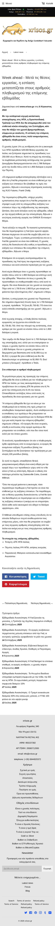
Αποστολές (27, 778)
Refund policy (38, 901)
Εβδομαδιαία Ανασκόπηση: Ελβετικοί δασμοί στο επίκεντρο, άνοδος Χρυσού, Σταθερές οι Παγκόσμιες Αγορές (26, 649)
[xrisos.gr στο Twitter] (25, 913)
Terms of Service (11, 904)
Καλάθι (49, 3)
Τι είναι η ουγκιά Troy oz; (27, 832)
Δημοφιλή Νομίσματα (28, 816)
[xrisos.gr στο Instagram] (40, 913)
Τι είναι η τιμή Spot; (27, 828)
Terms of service (24, 901)
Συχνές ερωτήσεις (27, 774)
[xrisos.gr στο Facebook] (30, 913)
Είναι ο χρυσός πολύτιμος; (27, 808)
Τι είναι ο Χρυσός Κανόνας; (27, 824)
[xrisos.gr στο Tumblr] (45, 913)
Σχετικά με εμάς (27, 770)
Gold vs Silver (27, 836)
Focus (27, 887)
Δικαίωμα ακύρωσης (27, 782)
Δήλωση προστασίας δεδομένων (27, 797)
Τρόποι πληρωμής (27, 786)
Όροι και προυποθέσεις (27, 793)
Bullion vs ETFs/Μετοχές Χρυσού (27, 843)
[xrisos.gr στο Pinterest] (35, 913)
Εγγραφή (47, 869)
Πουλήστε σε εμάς (27, 789)
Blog (28, 891)
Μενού (9, 3)
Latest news (18, 52)
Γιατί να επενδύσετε (27, 812)
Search (11, 901)
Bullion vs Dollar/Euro (27, 840)
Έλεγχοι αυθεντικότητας (27, 820)
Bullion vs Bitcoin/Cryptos (27, 847)
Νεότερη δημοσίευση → (42, 603)
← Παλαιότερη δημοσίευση (14, 603)
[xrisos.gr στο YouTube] (50, 913)
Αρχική (5, 52)
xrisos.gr (28, 921)
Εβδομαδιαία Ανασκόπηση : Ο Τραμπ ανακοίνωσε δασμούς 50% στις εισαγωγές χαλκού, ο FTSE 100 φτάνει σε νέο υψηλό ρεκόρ (25, 695)
